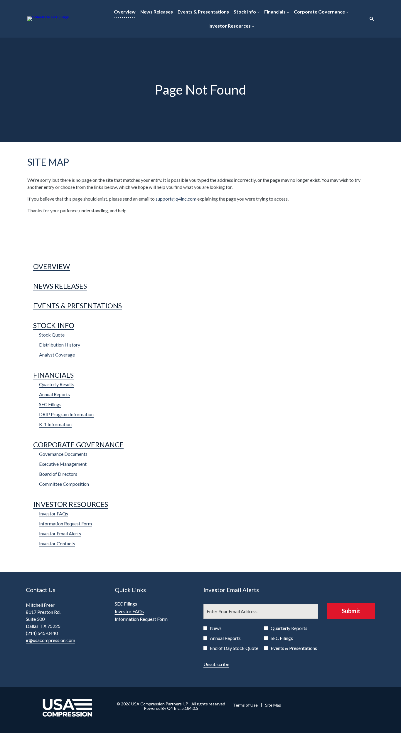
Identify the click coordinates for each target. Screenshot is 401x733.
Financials (53, 375)
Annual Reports (54, 394)
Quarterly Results (56, 384)
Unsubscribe (216, 664)
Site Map (273, 705)
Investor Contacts (57, 543)
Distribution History (59, 344)
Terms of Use (245, 705)
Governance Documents (63, 454)
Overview (51, 266)
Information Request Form (65, 523)
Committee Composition (64, 484)
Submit (351, 610)
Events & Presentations (77, 305)
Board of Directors (58, 474)
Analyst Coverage (57, 354)
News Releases (60, 286)
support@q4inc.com (176, 198)
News (216, 628)
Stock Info (53, 325)
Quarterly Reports (289, 628)
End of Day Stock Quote (234, 648)
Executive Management (63, 464)
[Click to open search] (370, 19)
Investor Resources (70, 504)
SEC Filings (50, 404)
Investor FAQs (53, 513)
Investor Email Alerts (60, 533)
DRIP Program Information (66, 414)
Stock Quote (52, 334)
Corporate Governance (78, 444)
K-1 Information (55, 424)
